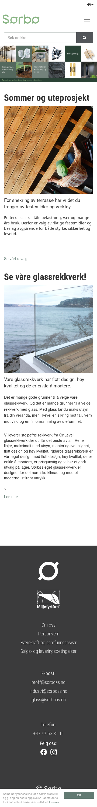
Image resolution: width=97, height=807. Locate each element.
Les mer (54, 802)
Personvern (48, 633)
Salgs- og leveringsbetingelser (48, 651)
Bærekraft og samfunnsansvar (48, 642)
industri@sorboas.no (48, 691)
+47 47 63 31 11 (48, 733)
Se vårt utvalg (15, 258)
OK (79, 795)
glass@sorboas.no (49, 699)
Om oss (48, 625)
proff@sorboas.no (48, 682)
